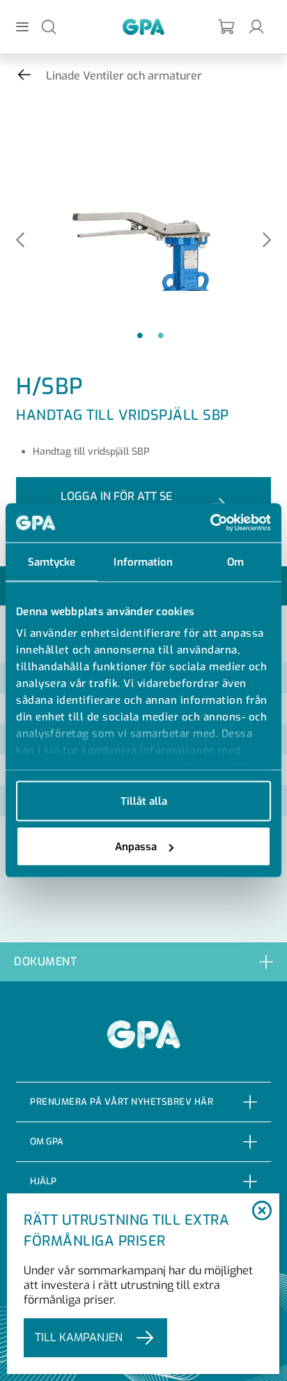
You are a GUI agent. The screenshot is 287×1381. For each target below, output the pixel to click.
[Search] (49, 26)
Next (267, 241)
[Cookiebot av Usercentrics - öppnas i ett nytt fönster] (210, 523)
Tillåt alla (144, 801)
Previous (20, 241)
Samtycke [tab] (52, 561)
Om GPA (46, 1141)
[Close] (261, 1211)
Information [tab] (143, 561)
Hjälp (43, 1181)
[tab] (143, 961)
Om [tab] (235, 561)
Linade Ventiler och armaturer (124, 75)
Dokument (45, 961)
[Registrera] (227, 27)
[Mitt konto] (256, 26)
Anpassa (136, 847)
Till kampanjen (79, 1337)
